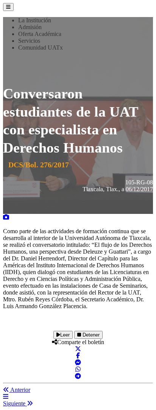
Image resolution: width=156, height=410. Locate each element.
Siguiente (15, 403)
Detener (90, 335)
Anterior (19, 390)
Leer (65, 335)
